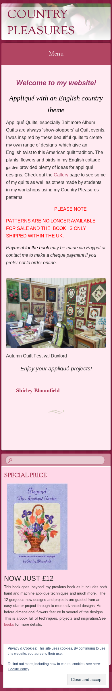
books (9, 624)
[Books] (56, 526)
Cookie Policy (18, 669)
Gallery (61, 174)
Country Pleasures (41, 23)
